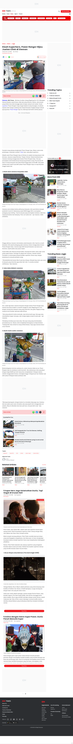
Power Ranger (35, 110)
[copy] (44, 97)
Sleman (4, 101)
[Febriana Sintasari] (3, 464)
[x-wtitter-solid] (40, 97)
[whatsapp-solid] (33, 97)
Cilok (27, 155)
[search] (59, 11)
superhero (14, 106)
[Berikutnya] (46, 546)
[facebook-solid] (37, 97)
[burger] (70, 14)
